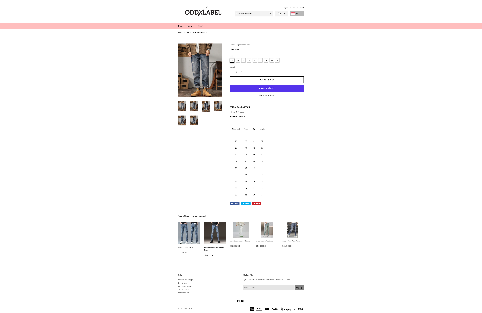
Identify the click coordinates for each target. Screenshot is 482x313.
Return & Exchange (185, 286)
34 (266, 60)
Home (180, 26)
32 (255, 60)
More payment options (267, 95)
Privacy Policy (183, 293)
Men (200, 26)
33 (260, 60)
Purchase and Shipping (186, 280)
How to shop (182, 283)
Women (190, 26)
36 (272, 60)
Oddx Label (188, 308)
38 (277, 60)
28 (232, 60)
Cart (283, 13)
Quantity (233, 67)
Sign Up (299, 288)
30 (243, 60)
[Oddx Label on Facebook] (238, 301)
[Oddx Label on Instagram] (242, 301)
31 (249, 60)
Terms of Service (184, 289)
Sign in (286, 8)
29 (238, 60)
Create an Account (298, 8)
